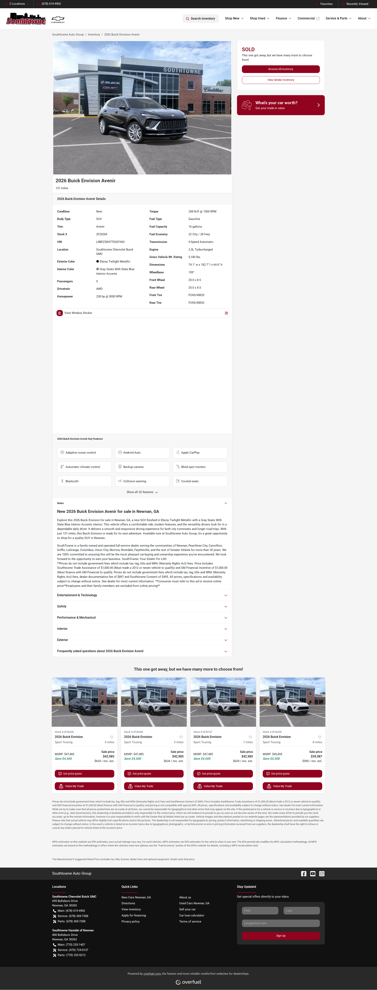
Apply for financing (134, 915)
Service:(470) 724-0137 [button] (73, 950)
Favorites (326, 4)
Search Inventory (203, 18)
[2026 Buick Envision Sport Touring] (84, 702)
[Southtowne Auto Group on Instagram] (320, 873)
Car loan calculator (191, 915)
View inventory (131, 909)
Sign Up (280, 935)
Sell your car (187, 909)
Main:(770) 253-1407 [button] (71, 944)
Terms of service (190, 921)
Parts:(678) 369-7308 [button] (71, 921)
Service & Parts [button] (336, 18)
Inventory (94, 34)
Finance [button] (281, 18)
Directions (128, 903)
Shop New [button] (232, 18)
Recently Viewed (357, 4)
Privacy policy (131, 921)
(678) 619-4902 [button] (51, 3)
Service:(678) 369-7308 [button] (73, 916)
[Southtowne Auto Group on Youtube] (311, 873)
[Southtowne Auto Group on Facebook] (302, 873)
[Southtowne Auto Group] (37, 19)
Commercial (306, 18)
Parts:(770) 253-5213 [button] (71, 955)
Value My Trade (74, 786)
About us (185, 897)
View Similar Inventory (280, 79)
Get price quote (72, 773)
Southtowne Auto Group (68, 34)
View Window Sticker (78, 313)
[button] (18, 4)
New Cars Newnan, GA (136, 897)
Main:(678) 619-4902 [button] (71, 911)
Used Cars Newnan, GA (194, 903)
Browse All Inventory (280, 69)
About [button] (362, 18)
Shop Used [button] (257, 18)
